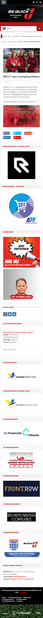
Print (31, 82)
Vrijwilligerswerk (8, 601)
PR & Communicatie (26, 579)
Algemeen (8, 82)
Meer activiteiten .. (10, 349)
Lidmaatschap (21, 599)
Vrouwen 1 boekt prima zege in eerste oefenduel (16, 36)
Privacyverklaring (14, 597)
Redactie (13, 579)
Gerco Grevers (14, 80)
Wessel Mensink (20, 576)
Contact (19, 601)
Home (4, 597)
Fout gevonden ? (8, 599)
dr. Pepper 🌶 (23, 592)
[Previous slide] (2, 613)
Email (38, 82)
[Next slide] (41, 613)
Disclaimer (27, 597)
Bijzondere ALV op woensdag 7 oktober (18, 332)
